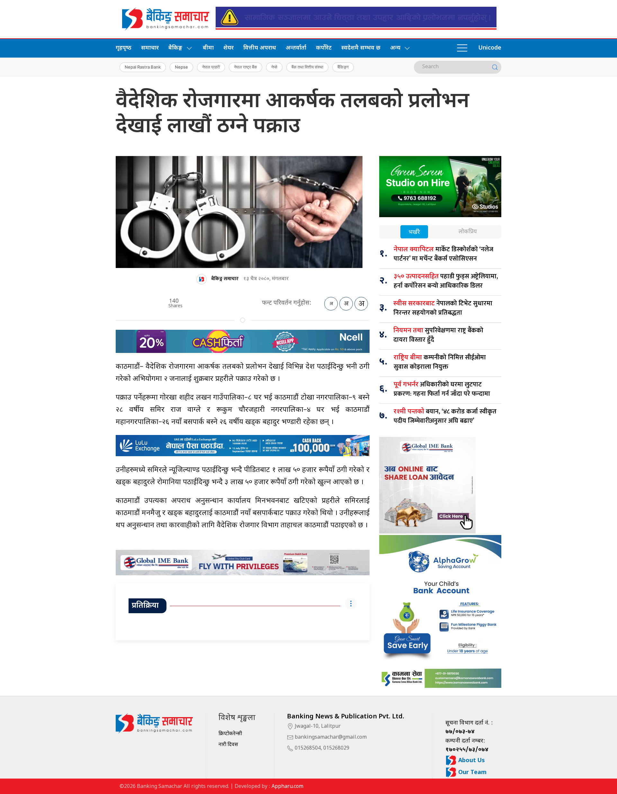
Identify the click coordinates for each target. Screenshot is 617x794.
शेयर (228, 48)
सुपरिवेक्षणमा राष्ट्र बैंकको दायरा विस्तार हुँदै (438, 335)
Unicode (489, 48)
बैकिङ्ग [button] (175, 48)
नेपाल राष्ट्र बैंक (245, 66)
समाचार (150, 48)
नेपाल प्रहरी (211, 66)
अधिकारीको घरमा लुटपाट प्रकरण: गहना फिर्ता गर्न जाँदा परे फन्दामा (442, 389)
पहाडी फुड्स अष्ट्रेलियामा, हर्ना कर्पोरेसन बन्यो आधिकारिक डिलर (446, 281)
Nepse (181, 66)
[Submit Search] (494, 67)
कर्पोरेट (324, 48)
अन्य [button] (395, 48)
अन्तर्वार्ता (296, 48)
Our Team (472, 772)
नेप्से (274, 66)
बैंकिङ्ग (343, 66)
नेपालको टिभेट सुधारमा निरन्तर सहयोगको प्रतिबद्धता (442, 308)
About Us (471, 760)
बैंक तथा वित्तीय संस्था (307, 66)
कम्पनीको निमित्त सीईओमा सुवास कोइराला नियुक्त (440, 362)
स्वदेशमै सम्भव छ (360, 48)
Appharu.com (287, 786)
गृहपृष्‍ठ (123, 48)
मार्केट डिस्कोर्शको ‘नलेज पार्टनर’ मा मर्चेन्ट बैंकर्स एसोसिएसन (443, 254)
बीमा (208, 48)
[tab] (414, 232)
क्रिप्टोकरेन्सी (230, 734)
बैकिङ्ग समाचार (224, 278)
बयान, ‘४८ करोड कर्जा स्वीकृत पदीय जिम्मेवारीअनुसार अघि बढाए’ (445, 416)
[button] (462, 48)
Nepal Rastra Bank (143, 66)
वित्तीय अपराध (259, 48)
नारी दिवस (228, 745)
